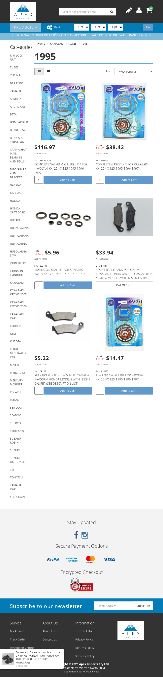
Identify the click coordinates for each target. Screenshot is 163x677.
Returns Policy (84, 648)
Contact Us (50, 639)
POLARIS (15, 392)
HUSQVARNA (18, 244)
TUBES (14, 67)
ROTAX (14, 400)
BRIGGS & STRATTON (17, 140)
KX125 (72, 43)
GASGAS (15, 193)
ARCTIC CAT (17, 107)
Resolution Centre (22, 648)
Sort (109, 71)
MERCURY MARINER (16, 382)
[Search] (111, 11)
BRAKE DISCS (18, 130)
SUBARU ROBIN (15, 440)
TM (12, 469)
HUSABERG (17, 220)
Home (41, 43)
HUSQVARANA (19, 236)
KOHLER (15, 326)
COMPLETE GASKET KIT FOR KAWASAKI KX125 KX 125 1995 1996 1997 (122, 166)
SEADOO (15, 415)
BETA (13, 114)
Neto (97, 671)
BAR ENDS (16, 83)
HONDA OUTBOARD (17, 210)
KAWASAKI (17, 282)
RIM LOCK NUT (16, 57)
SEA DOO (16, 407)
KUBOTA (15, 341)
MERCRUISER (18, 373)
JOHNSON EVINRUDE (16, 273)
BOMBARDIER (19, 122)
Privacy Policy (84, 639)
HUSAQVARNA (19, 228)
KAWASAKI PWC (17, 316)
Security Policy (84, 656)
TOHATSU (16, 477)
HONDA (15, 201)
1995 (84, 43)
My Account (17, 631)
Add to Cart (67, 180)
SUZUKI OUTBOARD (17, 460)
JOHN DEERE (18, 263)
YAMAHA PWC (15, 487)
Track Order (18, 639)
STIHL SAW (17, 431)
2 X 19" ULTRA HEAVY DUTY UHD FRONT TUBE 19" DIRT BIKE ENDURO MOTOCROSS (38, 659)
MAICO (14, 365)
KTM (13, 333)
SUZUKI (15, 450)
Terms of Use (84, 631)
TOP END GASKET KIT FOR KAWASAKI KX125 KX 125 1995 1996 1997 (120, 377)
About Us (49, 631)
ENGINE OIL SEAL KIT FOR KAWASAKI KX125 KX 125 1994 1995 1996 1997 (59, 272)
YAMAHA (15, 91)
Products (24, 27)
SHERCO (15, 423)
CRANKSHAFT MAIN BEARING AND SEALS (19, 155)
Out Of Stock (124, 285)
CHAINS (15, 75)
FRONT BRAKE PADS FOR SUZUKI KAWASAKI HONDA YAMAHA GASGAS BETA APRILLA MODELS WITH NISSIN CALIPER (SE (124, 276)
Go (148, 27)
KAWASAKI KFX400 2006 (18, 304)
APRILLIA (15, 99)
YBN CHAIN (17, 497)
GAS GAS (15, 185)
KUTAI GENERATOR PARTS (18, 353)
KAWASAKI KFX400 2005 (18, 292)
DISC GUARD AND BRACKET (18, 173)
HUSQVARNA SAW (18, 253)
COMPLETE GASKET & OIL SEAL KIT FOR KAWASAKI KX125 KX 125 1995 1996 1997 (60, 168)
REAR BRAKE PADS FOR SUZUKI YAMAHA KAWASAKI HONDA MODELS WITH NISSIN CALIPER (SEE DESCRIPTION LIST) (62, 379)
